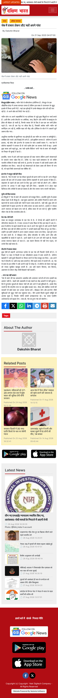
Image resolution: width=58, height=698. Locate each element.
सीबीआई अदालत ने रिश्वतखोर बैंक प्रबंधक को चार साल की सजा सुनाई (36, 569)
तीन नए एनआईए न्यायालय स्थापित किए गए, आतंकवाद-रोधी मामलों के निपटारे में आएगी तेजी (26, 517)
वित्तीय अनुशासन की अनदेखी (30, 555)
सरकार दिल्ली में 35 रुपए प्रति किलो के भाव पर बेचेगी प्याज (15, 431)
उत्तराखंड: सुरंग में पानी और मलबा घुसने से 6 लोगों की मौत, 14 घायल (41, 431)
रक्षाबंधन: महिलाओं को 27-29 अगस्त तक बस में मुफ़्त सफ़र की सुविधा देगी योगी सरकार (15, 394)
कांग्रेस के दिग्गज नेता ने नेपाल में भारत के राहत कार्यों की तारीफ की (36, 593)
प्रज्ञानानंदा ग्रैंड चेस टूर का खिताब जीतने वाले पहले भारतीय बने (36, 533)
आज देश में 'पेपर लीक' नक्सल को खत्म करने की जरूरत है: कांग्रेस (42, 393)
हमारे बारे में (20, 618)
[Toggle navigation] (53, 10)
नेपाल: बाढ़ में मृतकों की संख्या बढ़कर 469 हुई (36, 544)
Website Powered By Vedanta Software (29, 691)
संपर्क (28, 618)
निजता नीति (38, 618)
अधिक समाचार (16, 21)
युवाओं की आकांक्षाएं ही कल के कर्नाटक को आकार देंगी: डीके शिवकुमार (34, 581)
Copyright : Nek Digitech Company (35, 683)
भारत (4, 21)
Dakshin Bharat (12, 31)
